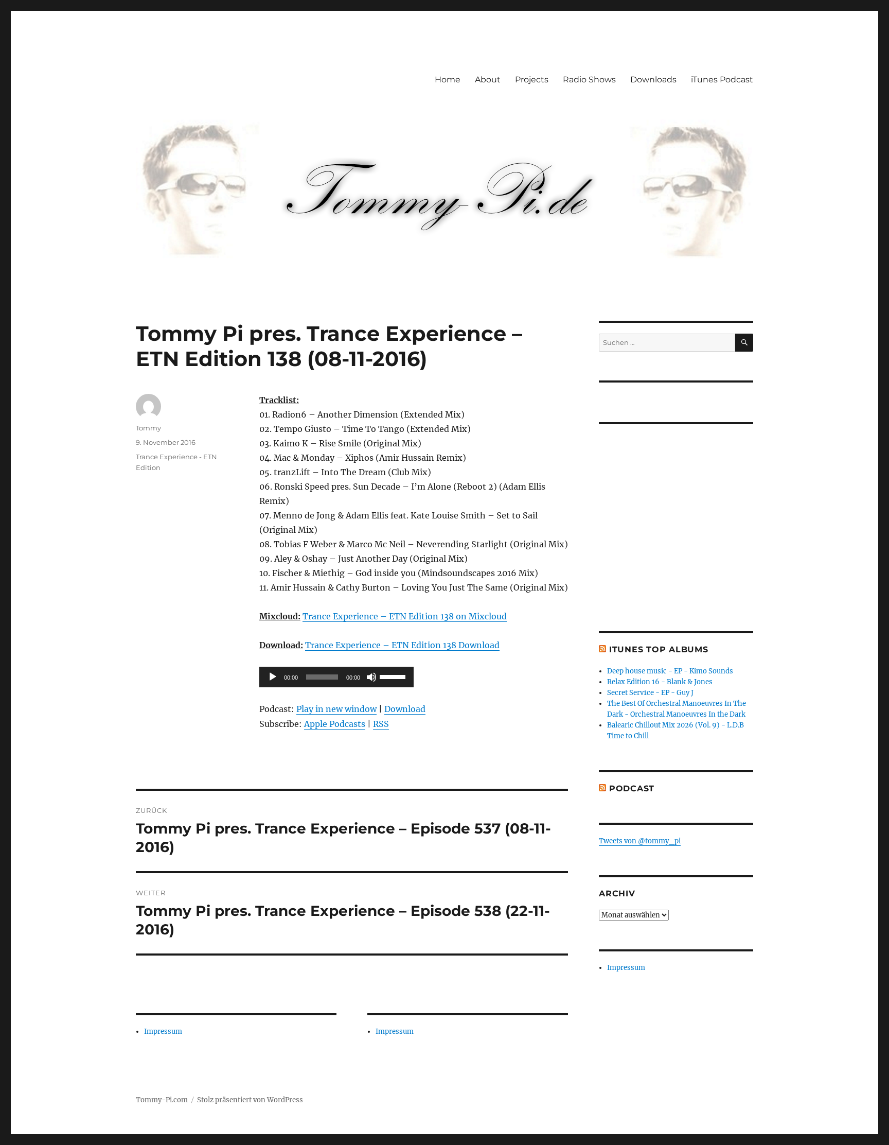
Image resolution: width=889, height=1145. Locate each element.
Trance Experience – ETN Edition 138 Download (402, 645)
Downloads (653, 79)
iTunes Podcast (722, 79)
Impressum (163, 1031)
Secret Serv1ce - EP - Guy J (650, 692)
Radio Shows (589, 79)
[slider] (394, 676)
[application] (336, 677)
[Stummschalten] (371, 677)
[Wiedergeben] (273, 677)
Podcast (631, 788)
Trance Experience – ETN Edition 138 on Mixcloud (405, 616)
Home (447, 79)
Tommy (148, 428)
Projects (531, 79)
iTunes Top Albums (658, 649)
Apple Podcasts (334, 724)
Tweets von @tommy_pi (640, 841)
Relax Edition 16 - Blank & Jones (660, 682)
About (488, 79)
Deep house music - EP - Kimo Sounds (670, 671)
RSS (381, 724)
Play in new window (336, 709)
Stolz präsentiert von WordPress (250, 1100)
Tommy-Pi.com (162, 1100)
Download (404, 709)
